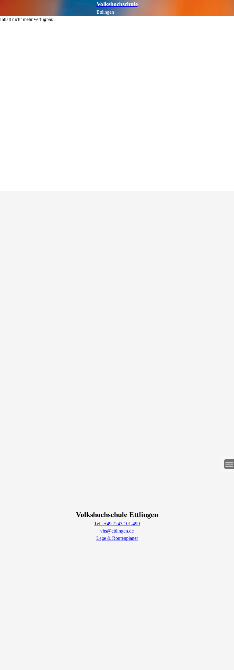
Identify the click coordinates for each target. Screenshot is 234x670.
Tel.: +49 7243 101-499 (117, 523)
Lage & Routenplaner (117, 538)
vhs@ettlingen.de (117, 530)
